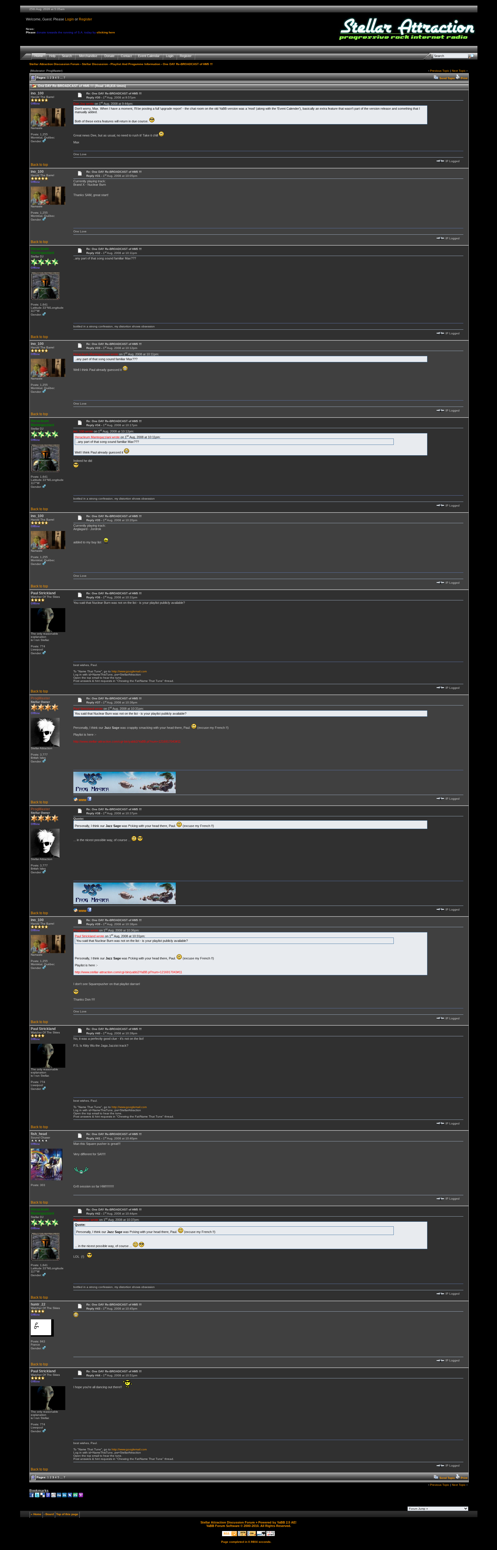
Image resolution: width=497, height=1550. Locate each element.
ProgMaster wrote (85, 930)
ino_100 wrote (83, 431)
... (61, 77)
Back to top (39, 165)
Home (39, 56)
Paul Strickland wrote (88, 708)
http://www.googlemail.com (129, 671)
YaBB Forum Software (223, 1526)
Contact (126, 56)
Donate (109, 56)
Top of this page (67, 1513)
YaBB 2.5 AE (286, 1522)
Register (85, 19)
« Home (36, 1513)
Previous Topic (439, 70)
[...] (124, 792)
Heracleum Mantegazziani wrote (95, 354)
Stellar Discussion (95, 64)
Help (52, 56)
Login (69, 19)
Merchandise (88, 56)
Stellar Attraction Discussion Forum (54, 64)
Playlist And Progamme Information (135, 64)
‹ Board (49, 1513)
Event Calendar (149, 56)
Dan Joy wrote (83, 103)
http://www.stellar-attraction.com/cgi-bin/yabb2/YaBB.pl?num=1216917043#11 (127, 741)
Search (67, 56)
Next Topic (459, 70)
